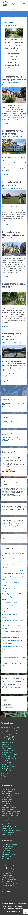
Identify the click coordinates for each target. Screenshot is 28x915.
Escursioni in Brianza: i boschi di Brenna (13, 574)
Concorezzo (10, 748)
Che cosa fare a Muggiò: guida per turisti (12, 132)
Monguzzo (10, 875)
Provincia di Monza (17, 137)
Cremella (13, 807)
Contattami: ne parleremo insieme (11, 495)
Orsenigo (4, 879)
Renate (9, 764)
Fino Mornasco (15, 866)
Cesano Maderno (6, 746)
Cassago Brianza (6, 797)
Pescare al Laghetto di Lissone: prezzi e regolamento (11, 336)
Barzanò (9, 791)
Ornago (3, 764)
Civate (3, 805)
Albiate (18, 727)
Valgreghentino (10, 832)
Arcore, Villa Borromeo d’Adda (10, 637)
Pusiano (10, 881)
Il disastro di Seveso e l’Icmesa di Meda (13, 562)
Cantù (8, 852)
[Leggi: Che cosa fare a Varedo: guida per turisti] (14, 197)
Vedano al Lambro (6, 774)
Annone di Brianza (11, 790)
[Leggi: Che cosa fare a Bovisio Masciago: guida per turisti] (14, 94)
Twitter (6, 441)
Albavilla (3, 844)
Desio (3, 752)
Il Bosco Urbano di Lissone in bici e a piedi (13, 285)
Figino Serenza (5, 866)
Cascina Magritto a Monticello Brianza (12, 594)
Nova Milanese (11, 238)
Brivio (11, 793)
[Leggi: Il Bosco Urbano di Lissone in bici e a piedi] (14, 298)
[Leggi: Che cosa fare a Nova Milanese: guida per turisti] (14, 249)
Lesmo (3, 756)
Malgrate (10, 815)
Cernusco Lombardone (7, 801)
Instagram (21, 439)
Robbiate (4, 828)
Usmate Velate (5, 772)
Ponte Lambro (12, 879)
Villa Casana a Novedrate (9, 559)
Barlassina (9, 729)
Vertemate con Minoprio (8, 885)
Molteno (10, 817)
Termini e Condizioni (8, 707)
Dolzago (3, 809)
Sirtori (18, 830)
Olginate (14, 825)
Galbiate (3, 811)
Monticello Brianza (6, 821)
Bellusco (15, 729)
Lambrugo (10, 868)
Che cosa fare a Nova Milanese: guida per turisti (13, 233)
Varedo (20, 188)
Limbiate (8, 756)
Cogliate (3, 748)
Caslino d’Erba (5, 858)
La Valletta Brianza (14, 813)
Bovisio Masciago (7, 82)
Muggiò (9, 137)
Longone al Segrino (12, 870)
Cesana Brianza (5, 803)
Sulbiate (3, 770)
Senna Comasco (5, 883)
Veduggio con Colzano (7, 776)
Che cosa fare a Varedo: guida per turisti (12, 184)
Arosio (3, 850)
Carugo (10, 856)
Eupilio (13, 864)
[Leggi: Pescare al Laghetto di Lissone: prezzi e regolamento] (14, 351)
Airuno (3, 790)
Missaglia (4, 817)
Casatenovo (9, 795)
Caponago (12, 739)
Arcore (3, 729)
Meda (9, 758)
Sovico (8, 768)
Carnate (13, 741)
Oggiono (9, 823)
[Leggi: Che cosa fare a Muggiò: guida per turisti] (14, 146)
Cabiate (3, 852)
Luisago (3, 872)
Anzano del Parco (6, 848)
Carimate (4, 856)
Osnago (3, 827)
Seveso (3, 768)
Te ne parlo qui (6, 406)
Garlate (12, 809)
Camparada (4, 739)
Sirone (13, 830)
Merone (3, 875)
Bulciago (16, 793)
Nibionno (3, 823)
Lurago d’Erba (11, 872)
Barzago (3, 791)
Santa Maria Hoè (6, 830)
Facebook (13, 439)
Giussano (8, 752)
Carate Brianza (5, 741)
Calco (3, 795)
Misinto (3, 760)
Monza (8, 760)
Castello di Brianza (6, 799)
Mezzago (14, 758)
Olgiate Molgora (6, 825)
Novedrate (12, 877)
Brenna (8, 850)
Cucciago (4, 864)
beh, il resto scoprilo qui (8, 423)
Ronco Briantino (6, 766)
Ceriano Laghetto (6, 744)
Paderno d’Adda (11, 827)
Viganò (9, 834)
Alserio (3, 846)
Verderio (3, 834)
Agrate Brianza (5, 727)
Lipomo (3, 870)
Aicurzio (13, 727)
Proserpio (4, 881)
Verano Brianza (5, 778)
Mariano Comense (6, 874)
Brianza (14, 82)
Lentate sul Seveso (12, 754)
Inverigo (3, 868)
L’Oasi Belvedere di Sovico (9, 602)
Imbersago (4, 813)
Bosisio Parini (5, 793)
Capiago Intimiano (11, 854)
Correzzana (14, 750)
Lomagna (4, 815)
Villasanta (13, 778)
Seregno (13, 766)
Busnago (15, 737)
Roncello (14, 764)
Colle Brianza (9, 805)
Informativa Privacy (7, 704)
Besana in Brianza (14, 731)
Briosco (3, 735)
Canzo (3, 854)
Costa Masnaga (5, 807)
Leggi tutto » (5, 123)
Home (3, 10)
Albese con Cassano (12, 844)
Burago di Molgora (6, 737)
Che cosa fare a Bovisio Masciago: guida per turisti (14, 78)
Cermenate (12, 862)
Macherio (4, 758)
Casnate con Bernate (7, 860)
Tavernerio (14, 883)
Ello (8, 809)
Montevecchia (5, 819)
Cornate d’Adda (5, 750)
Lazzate (3, 754)
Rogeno (10, 828)
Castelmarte (4, 862)
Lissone (9, 290)
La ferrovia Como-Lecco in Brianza (11, 606)
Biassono (4, 733)
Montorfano (4, 877)
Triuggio (9, 770)
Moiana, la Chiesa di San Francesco (11, 669)
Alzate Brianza (10, 846)
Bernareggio (4, 731)
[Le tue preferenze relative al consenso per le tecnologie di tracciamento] (25, 912)
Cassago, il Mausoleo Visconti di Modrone (13, 571)
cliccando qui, (11, 438)
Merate (16, 815)
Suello (3, 832)
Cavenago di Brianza (7, 743)
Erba (9, 864)
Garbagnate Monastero (13, 811)
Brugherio (9, 735)
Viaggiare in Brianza (14, 4)
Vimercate (4, 780)
